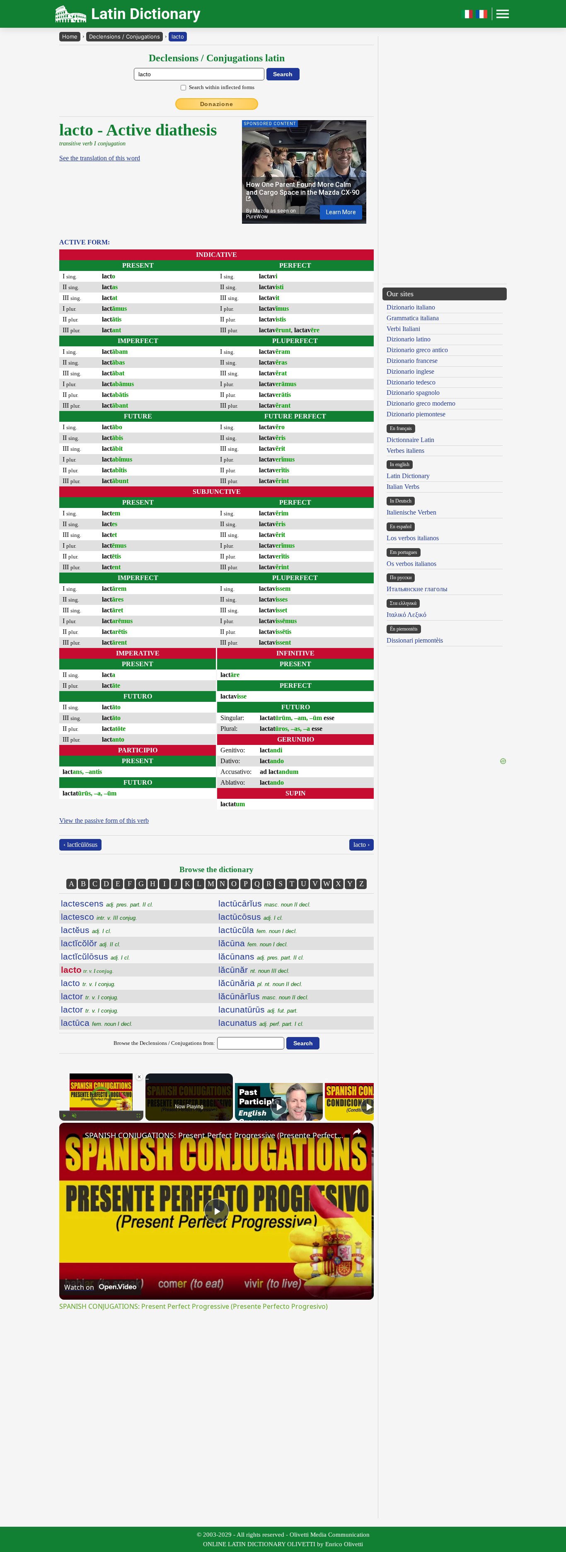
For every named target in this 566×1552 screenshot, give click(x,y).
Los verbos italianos (413, 538)
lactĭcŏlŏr (91, 943)
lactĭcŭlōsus (95, 956)
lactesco (99, 916)
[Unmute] (74, 1116)
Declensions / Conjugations (124, 36)
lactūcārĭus (264, 903)
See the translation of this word (99, 158)
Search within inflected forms (221, 87)
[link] (72, 1136)
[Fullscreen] (138, 1116)
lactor (90, 996)
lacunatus (261, 1022)
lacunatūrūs (258, 1009)
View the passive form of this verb (104, 820)
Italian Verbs (403, 486)
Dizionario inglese (410, 371)
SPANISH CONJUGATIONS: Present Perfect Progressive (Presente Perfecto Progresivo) (215, 1135)
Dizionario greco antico (417, 349)
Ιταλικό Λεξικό (406, 614)
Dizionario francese (412, 360)
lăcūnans (261, 956)
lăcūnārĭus (263, 996)
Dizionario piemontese (416, 414)
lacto (178, 36)
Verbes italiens (405, 450)
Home (69, 36)
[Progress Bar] (101, 1110)
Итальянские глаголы (417, 588)
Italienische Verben (411, 512)
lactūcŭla (257, 930)
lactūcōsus (250, 916)
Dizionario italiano (411, 307)
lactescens (107, 903)
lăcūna (253, 943)
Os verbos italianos (411, 563)
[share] (357, 1131)
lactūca (97, 1022)
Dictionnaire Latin (410, 439)
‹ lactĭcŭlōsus (80, 844)
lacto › (361, 844)
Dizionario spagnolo (413, 392)
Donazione (216, 104)
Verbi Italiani (403, 328)
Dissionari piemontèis (415, 640)
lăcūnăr (254, 969)
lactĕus (86, 930)
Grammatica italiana (413, 318)
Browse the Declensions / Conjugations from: (164, 1043)
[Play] (64, 1116)
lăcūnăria (260, 983)
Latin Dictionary (408, 475)
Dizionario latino (409, 339)
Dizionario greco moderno (421, 403)
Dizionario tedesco (411, 382)
